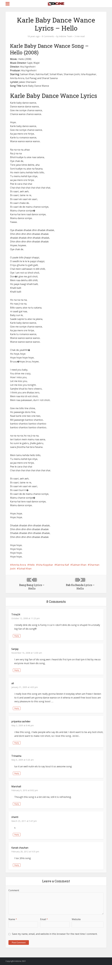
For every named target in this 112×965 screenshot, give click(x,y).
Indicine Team (65, 36)
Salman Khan (79, 564)
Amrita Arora (19, 564)
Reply (16, 636)
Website (76, 919)
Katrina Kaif (62, 564)
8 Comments (48, 36)
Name (12, 919)
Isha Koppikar (45, 564)
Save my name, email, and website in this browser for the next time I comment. (54, 933)
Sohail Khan (25, 568)
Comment (13, 890)
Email (44, 919)
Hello (32, 564)
